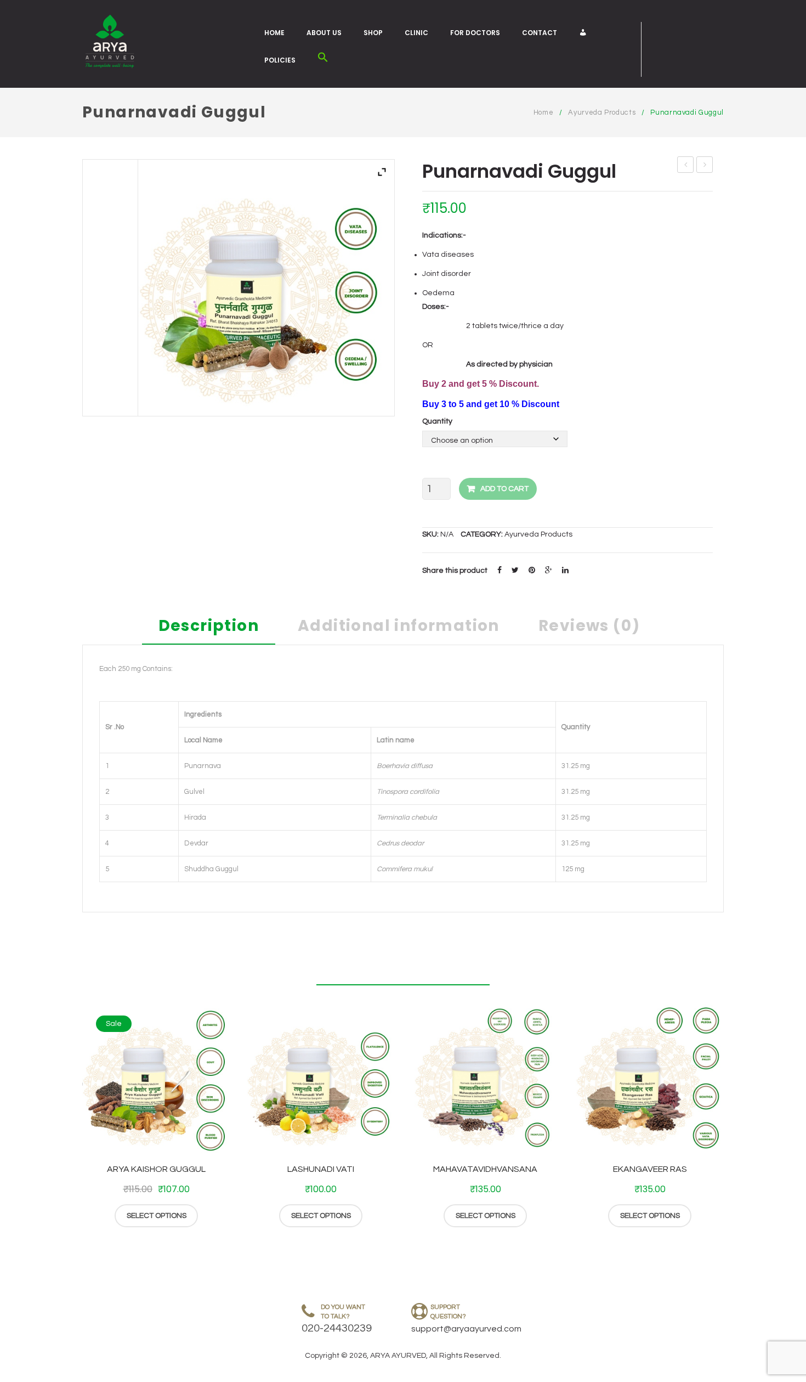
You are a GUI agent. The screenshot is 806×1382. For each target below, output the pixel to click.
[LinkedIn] (565, 570)
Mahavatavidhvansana (485, 1169)
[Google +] (548, 570)
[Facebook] (499, 570)
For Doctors (475, 32)
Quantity (437, 421)
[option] (156, 1116)
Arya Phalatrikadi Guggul (705, 166)
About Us (324, 32)
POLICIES (280, 60)
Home (274, 32)
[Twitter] (515, 570)
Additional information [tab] (399, 627)
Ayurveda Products (601, 112)
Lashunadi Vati (320, 1169)
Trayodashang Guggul (686, 166)
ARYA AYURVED (398, 1356)
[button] (322, 60)
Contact (539, 32)
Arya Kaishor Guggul (156, 1169)
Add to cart (504, 489)
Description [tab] (208, 627)
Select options (156, 1216)
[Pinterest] (532, 570)
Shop (373, 32)
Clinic (416, 32)
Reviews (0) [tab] (589, 627)
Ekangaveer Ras (650, 1169)
